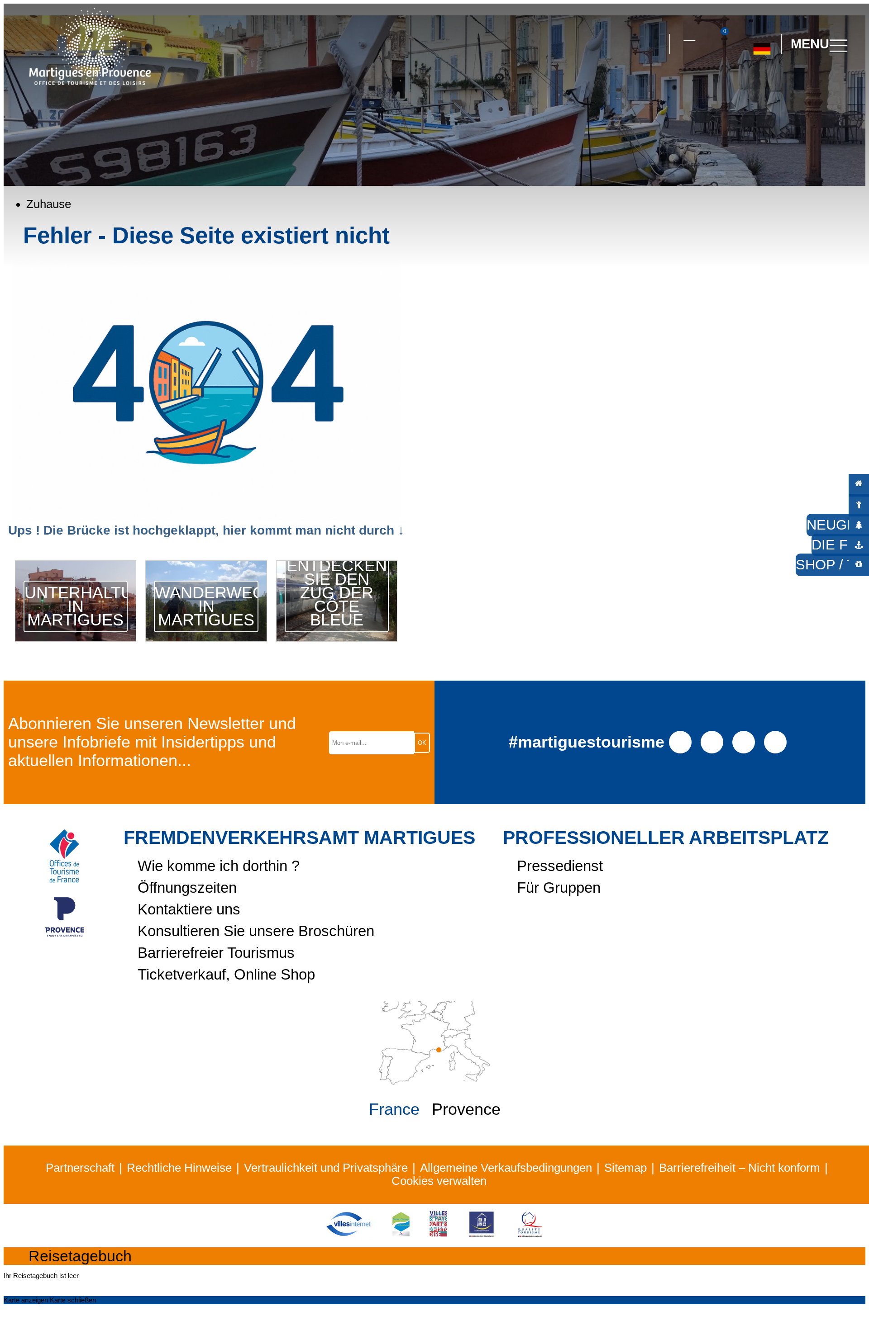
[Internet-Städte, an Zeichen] (348, 1236)
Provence (466, 1109)
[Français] (771, 84)
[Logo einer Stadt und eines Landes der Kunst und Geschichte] (438, 1236)
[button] (654, 44)
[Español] (751, 84)
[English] (791, 84)
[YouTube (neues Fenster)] (744, 741)
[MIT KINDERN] (859, 504)
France (394, 1109)
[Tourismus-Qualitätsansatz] (530, 1236)
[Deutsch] (762, 45)
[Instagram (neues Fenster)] (712, 741)
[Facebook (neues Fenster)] (680, 741)
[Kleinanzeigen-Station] (401, 1236)
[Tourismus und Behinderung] (481, 1236)
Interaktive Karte (689, 34)
